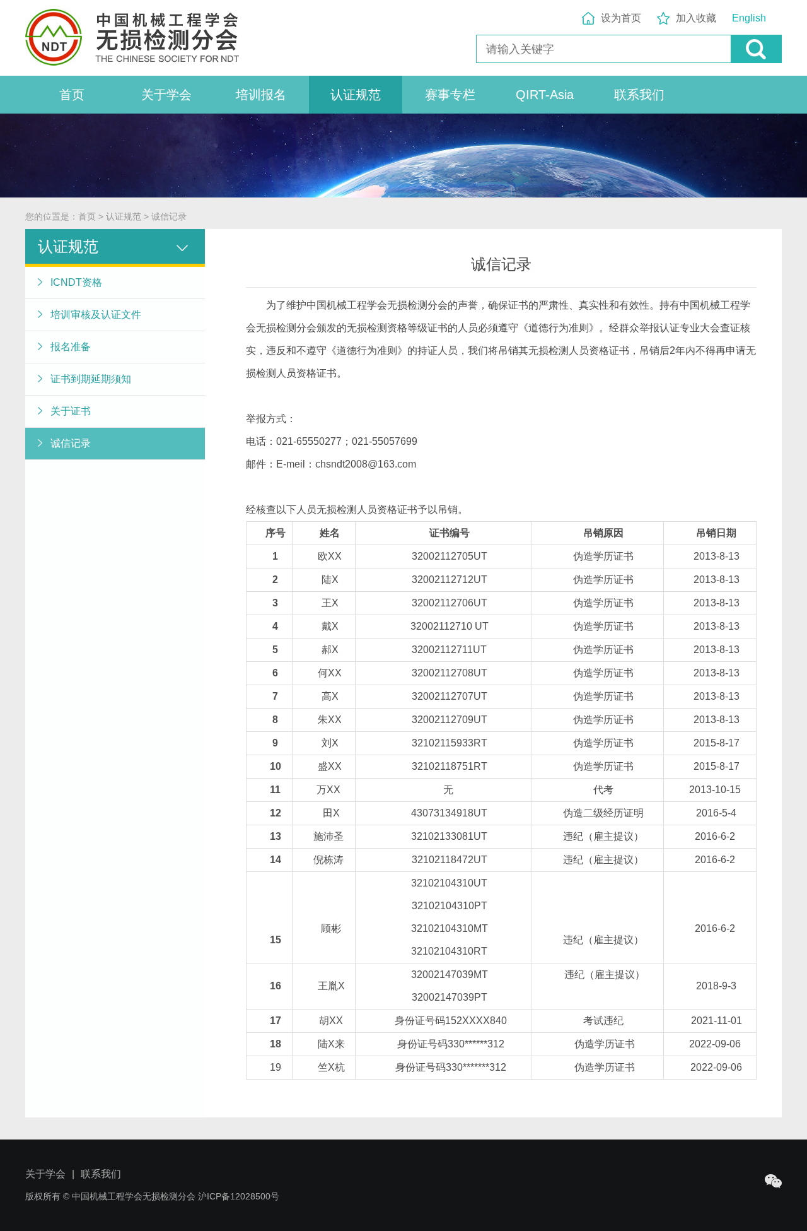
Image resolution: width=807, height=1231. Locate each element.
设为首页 (621, 18)
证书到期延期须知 (90, 379)
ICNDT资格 (76, 282)
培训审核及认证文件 (95, 314)
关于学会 (166, 95)
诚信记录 (169, 216)
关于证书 (70, 411)
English (749, 18)
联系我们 (639, 95)
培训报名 (261, 95)
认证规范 (355, 95)
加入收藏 (696, 18)
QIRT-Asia (545, 95)
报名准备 (70, 346)
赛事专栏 (450, 95)
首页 (71, 95)
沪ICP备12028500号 (238, 1196)
